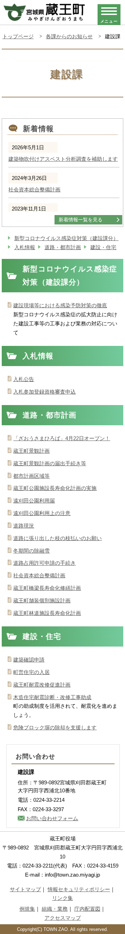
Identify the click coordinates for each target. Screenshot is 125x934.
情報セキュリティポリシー (79, 889)
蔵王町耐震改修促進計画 (41, 685)
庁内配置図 (87, 909)
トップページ (18, 36)
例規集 (27, 909)
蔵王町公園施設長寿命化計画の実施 (55, 488)
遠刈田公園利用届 (34, 501)
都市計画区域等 (31, 476)
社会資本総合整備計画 (34, 189)
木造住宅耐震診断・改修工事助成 (52, 697)
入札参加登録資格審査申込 (44, 392)
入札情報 (24, 247)
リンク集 (62, 898)
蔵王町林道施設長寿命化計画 (47, 613)
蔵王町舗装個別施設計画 (41, 600)
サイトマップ (25, 889)
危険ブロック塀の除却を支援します (55, 727)
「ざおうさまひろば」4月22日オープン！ (61, 438)
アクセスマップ (62, 918)
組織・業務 (55, 909)
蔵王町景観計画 (31, 451)
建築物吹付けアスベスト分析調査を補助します (63, 159)
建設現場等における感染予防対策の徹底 (60, 305)
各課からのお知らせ (69, 36)
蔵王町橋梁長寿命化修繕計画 (47, 588)
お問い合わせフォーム (52, 818)
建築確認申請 (28, 660)
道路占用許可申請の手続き (44, 563)
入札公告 (23, 379)
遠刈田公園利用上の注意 (41, 513)
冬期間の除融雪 (31, 551)
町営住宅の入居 (31, 672)
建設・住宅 (103, 247)
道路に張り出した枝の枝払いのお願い (57, 538)
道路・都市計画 (62, 247)
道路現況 (23, 526)
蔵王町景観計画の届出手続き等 (49, 463)
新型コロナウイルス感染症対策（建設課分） (66, 238)
